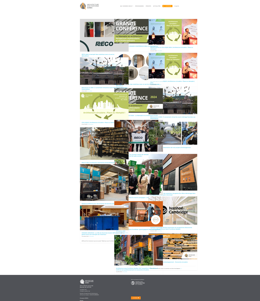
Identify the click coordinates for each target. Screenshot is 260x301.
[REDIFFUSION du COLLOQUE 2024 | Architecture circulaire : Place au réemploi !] (173, 32)
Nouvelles (159, 84)
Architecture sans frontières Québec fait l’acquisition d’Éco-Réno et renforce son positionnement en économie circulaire (137, 269)
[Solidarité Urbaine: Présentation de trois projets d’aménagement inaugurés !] (173, 133)
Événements (90, 124)
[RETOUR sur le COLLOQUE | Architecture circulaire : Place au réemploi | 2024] (173, 65)
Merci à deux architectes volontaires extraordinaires (98, 162)
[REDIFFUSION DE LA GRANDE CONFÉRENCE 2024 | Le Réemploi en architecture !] (138, 31)
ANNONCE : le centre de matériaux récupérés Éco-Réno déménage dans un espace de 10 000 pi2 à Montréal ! (172, 194)
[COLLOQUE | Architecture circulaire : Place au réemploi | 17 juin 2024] (104, 106)
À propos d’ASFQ (84, 298)
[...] (181, 268)
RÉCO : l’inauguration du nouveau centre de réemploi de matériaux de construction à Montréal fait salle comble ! (138, 155)
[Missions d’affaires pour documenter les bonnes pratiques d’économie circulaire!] (104, 182)
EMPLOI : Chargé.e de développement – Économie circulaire (169, 262)
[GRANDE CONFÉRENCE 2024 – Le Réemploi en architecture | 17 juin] (138, 100)
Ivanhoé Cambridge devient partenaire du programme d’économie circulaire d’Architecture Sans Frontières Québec (171, 228)
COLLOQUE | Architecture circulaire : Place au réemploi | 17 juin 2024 (103, 122)
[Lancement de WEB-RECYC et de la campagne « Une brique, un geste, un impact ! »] (138, 177)
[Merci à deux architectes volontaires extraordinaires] (104, 143)
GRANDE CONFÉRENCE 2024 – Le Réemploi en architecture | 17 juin (137, 115)
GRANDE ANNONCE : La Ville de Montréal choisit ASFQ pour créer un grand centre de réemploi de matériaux (103, 233)
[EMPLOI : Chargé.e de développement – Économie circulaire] (173, 246)
